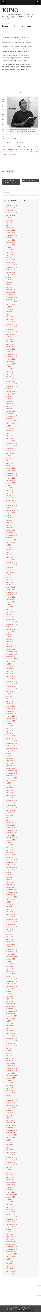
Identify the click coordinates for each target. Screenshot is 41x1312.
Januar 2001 (10, 917)
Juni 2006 (9, 756)
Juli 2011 (9, 604)
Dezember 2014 (11, 503)
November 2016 (11, 446)
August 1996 (10, 1048)
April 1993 (9, 1147)
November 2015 (11, 475)
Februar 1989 (11, 1271)
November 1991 (11, 1189)
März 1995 (10, 1090)
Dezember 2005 (11, 770)
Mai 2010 (9, 639)
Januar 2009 (10, 679)
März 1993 (10, 1150)
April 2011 (9, 612)
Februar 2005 (11, 795)
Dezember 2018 (11, 384)
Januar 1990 (10, 1244)
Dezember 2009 (11, 651)
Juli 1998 (9, 991)
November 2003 (11, 832)
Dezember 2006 (11, 741)
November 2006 (11, 743)
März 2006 (10, 763)
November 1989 (11, 1249)
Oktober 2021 (11, 299)
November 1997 (11, 1011)
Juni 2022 (9, 280)
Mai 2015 (9, 490)
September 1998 (12, 986)
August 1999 (10, 959)
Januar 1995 (10, 1095)
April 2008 (9, 701)
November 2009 (11, 654)
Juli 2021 (9, 307)
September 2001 (12, 897)
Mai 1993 (9, 1145)
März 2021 (10, 317)
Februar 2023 (11, 260)
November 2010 (11, 624)
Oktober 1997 (11, 1013)
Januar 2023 (10, 262)
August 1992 (10, 1167)
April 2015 (9, 493)
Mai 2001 (9, 907)
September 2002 (12, 867)
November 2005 (11, 773)
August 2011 (10, 602)
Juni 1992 (9, 1172)
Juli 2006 (9, 753)
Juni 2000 (9, 934)
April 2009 (9, 671)
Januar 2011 (10, 619)
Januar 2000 (10, 946)
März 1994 (10, 1120)
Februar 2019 (11, 379)
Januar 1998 (10, 1006)
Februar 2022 (11, 289)
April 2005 (9, 790)
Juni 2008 (9, 696)
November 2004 (11, 803)
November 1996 (11, 1041)
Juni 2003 (9, 845)
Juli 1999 (9, 961)
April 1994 (9, 1117)
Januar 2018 (10, 411)
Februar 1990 (11, 1241)
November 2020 (11, 327)
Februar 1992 (11, 1182)
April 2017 (9, 433)
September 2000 (12, 927)
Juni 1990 (9, 1232)
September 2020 (12, 332)
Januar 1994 (10, 1125)
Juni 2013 (9, 547)
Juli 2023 (9, 247)
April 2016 (9, 463)
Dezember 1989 (11, 1246)
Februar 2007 (11, 736)
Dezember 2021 (11, 294)
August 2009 (10, 661)
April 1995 (9, 1088)
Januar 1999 (10, 976)
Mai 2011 (9, 609)
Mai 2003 (9, 847)
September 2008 (12, 689)
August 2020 (10, 334)
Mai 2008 (9, 698)
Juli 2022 (9, 277)
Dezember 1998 (11, 979)
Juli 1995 (9, 1080)
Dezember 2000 (11, 919)
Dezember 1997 (11, 1008)
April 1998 (9, 998)
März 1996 (10, 1061)
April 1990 (9, 1236)
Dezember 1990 (11, 1217)
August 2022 (10, 275)
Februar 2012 (11, 587)
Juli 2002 (9, 872)
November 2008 (11, 684)
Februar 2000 (11, 944)
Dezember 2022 (11, 265)
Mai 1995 (9, 1085)
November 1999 (11, 951)
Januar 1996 (10, 1065)
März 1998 (10, 1001)
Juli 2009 (9, 664)
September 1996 (12, 1046)
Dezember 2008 (11, 681)
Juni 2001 (9, 904)
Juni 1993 (9, 1142)
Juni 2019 (9, 369)
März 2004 (10, 822)
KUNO (10, 10)
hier (27, 139)
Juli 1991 (9, 1199)
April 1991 (9, 1207)
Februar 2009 (11, 676)
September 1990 (12, 1224)
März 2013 (10, 555)
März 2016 (10, 465)
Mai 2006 (9, 758)
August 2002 (10, 870)
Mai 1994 (9, 1115)
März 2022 (10, 287)
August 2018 (10, 394)
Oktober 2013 (11, 537)
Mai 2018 (9, 401)
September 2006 (12, 748)
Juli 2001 (9, 902)
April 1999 (9, 969)
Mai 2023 (9, 252)
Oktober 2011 (10, 597)
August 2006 (10, 751)
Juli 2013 (9, 545)
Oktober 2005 (11, 775)
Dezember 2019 (11, 354)
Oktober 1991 (11, 1192)
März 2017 (10, 436)
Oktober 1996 (11, 1043)
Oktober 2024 (11, 210)
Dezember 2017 (11, 413)
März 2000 (10, 941)
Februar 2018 (11, 408)
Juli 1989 (9, 1259)
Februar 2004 (11, 825)
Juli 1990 (9, 1229)
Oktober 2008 (11, 686)
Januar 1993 (10, 1155)
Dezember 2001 (11, 889)
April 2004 (9, 820)
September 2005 (12, 778)
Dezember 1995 (11, 1068)
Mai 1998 (9, 996)
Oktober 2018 (11, 389)
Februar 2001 (11, 914)
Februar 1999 (11, 974)
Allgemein (5, 23)
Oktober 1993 (11, 1132)
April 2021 (9, 314)
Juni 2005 (9, 785)
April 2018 (9, 403)
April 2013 (9, 552)
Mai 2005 (9, 788)
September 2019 (12, 361)
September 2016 (12, 451)
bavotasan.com (29, 1310)
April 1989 (9, 1266)
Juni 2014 (9, 518)
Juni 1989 (9, 1261)
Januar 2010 (10, 649)
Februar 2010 (11, 646)
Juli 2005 (9, 783)
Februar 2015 (11, 498)
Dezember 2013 (11, 532)
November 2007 (11, 713)
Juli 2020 (9, 336)
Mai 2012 (9, 579)
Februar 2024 (11, 230)
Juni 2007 (9, 726)
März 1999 (10, 971)
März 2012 (10, 584)
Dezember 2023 (11, 235)
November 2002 (11, 862)
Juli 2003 (9, 842)
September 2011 (11, 599)
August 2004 (10, 810)
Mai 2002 (9, 877)
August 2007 (10, 721)
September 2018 (12, 391)
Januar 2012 (10, 589)
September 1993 (12, 1135)
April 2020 (9, 344)
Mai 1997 (9, 1026)
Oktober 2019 (11, 359)
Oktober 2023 (11, 240)
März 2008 (10, 703)
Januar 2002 (10, 887)
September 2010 (12, 629)
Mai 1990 (9, 1234)
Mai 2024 (9, 222)
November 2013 (11, 535)
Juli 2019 (9, 366)
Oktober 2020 (11, 329)
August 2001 (10, 899)
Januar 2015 (10, 500)
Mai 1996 (9, 1055)
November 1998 (11, 981)
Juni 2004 (9, 815)
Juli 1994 (9, 1110)
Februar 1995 (11, 1093)
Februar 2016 (11, 468)
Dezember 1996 (11, 1038)
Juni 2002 (9, 875)
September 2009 (12, 659)
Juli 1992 (9, 1170)
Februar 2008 (11, 706)
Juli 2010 (9, 634)
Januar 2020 (10, 351)
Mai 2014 (9, 520)
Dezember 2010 (11, 622)
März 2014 (10, 525)
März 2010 (10, 644)
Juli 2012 (9, 575)
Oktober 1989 (11, 1251)
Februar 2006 (11, 765)
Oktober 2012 (11, 567)
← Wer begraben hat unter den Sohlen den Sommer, (9, 182)
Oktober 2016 (11, 448)
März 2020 (10, 346)
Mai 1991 (9, 1204)
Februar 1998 (11, 1003)
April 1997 (9, 1028)
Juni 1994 (9, 1113)
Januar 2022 (10, 292)
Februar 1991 (11, 1212)
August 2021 (10, 304)
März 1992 (10, 1180)
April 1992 (9, 1177)
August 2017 (10, 423)
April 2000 (9, 939)
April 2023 (9, 255)
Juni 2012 (9, 577)
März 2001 (10, 912)
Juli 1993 (9, 1140)
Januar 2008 (10, 708)
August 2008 (10, 691)
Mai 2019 (9, 371)
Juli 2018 (9, 396)
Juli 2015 (9, 485)
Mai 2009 (9, 669)
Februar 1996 (11, 1063)
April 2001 (9, 909)
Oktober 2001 (11, 894)
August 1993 (10, 1137)
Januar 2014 (10, 530)
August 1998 (10, 989)
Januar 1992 (10, 1184)
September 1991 (12, 1194)
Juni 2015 (9, 488)
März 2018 (10, 406)
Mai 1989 (9, 1264)
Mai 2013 (9, 550)
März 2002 (10, 882)
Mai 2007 (9, 728)
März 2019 (10, 376)
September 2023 (12, 242)
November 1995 (11, 1070)
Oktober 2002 (11, 865)
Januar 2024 (10, 232)
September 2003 (12, 837)
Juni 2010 (9, 637)
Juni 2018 (9, 399)
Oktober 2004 (11, 805)
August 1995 (10, 1078)
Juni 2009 (9, 666)
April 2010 (9, 641)
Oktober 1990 (11, 1222)
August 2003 (10, 840)
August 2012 (10, 572)
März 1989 (10, 1269)
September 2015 (12, 480)
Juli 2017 (9, 426)
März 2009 (10, 674)
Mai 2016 (9, 460)
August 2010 (10, 632)
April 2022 (9, 284)
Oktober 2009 (11, 656)
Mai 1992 (9, 1174)
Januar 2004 (10, 827)
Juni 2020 (9, 339)
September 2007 (12, 718)
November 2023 (11, 237)
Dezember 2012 (11, 562)
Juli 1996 (9, 1051)
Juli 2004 (9, 813)
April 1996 (9, 1058)
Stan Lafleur (7, 29)
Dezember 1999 (11, 949)
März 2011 (9, 614)
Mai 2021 (9, 312)
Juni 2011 (9, 607)
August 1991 (10, 1197)
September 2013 (12, 540)
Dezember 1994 (11, 1098)
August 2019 (10, 364)
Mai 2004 (9, 817)
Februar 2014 (11, 527)
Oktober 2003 (11, 835)
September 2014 (12, 510)
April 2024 (9, 225)
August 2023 (10, 245)
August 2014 (10, 513)
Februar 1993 (11, 1152)
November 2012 (11, 565)
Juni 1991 (9, 1202)
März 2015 (10, 495)
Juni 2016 (9, 458)
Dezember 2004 (11, 800)
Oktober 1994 (11, 1103)
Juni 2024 (9, 220)
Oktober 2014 (11, 508)
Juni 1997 (9, 1023)
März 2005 (10, 793)
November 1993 (11, 1130)
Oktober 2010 (11, 627)
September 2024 (12, 213)
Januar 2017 (10, 441)
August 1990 (10, 1227)
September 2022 (12, 272)
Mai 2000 (9, 936)
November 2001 (11, 892)
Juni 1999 (9, 964)
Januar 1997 (10, 1036)
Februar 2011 (10, 617)
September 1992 (12, 1165)
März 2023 (10, 257)
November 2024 (11, 208)
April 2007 (9, 731)
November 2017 (11, 416)
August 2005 (10, 780)
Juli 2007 (9, 723)
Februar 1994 (11, 1122)
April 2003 (9, 850)
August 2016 (10, 453)
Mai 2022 (9, 282)
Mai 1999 (9, 966)
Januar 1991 (10, 1214)
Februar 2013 (11, 557)
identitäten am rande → (30, 180)
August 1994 (10, 1108)
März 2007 (10, 733)
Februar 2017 (11, 438)
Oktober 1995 (11, 1073)
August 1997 (10, 1018)
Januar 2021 (10, 322)
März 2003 (10, 852)
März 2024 (10, 227)
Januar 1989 (10, 1274)
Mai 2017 (9, 431)
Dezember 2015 (11, 473)
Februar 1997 (11, 1033)
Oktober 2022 (11, 270)
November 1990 (11, 1219)
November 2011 (11, 594)
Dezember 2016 (11, 443)
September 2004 (12, 808)
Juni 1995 (9, 1083)
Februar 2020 (11, 349)
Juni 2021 (9, 309)
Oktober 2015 (11, 478)
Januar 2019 (10, 381)
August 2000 (10, 929)
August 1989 (10, 1256)
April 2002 (9, 879)
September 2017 (12, 421)
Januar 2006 (10, 768)
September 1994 (12, 1105)
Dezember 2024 (11, 205)
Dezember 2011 (11, 592)
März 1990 (10, 1239)
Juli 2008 (9, 694)
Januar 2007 (10, 738)
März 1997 (10, 1031)
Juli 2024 (9, 217)
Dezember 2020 (11, 324)
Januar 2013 (10, 560)
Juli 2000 (9, 932)
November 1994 (11, 1100)
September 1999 (12, 956)
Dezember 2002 (11, 860)
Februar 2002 (11, 884)
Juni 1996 (9, 1053)
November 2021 (11, 297)
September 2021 (12, 302)
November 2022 (11, 267)
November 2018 (11, 386)
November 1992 (11, 1160)
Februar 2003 (11, 855)
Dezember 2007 (11, 711)
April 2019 (9, 374)
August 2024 (10, 215)
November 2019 (11, 356)
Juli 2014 (9, 515)
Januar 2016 (10, 470)
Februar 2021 (11, 319)
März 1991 (10, 1209)
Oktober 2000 (11, 924)
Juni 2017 (9, 428)
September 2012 (12, 570)
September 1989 (12, 1254)
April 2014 (9, 522)
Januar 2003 (10, 857)
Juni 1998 (9, 994)
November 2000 (11, 922)
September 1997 (12, 1016)
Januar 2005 (10, 798)
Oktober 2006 (11, 746)
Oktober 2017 (11, 418)
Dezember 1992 (11, 1157)
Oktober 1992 (11, 1162)
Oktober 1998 (11, 984)
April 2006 (9, 760)
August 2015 (10, 483)
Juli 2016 (9, 456)
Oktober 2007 (11, 716)
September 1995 (12, 1075)
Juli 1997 (9, 1021)
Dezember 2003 (11, 830)
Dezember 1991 (11, 1187)
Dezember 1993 (11, 1127)
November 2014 (11, 505)
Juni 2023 (9, 250)
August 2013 (10, 542)
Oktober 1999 (11, 954)
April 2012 (9, 582)
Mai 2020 (9, 341)
